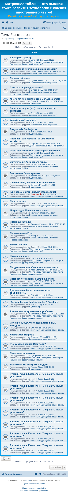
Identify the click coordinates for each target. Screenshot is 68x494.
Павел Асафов (37, 101)
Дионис (34, 164)
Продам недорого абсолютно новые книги (34, 267)
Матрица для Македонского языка (29, 210)
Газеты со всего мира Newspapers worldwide (35, 150)
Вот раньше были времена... (26, 173)
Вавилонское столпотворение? (43, 73)
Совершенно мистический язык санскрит (33, 69)
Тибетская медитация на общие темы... (46, 196)
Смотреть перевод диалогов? (26, 87)
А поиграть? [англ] (20, 57)
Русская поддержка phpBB (34, 484)
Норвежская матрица (22, 334)
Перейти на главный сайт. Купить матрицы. (34, 16)
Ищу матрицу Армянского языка (28, 162)
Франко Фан (36, 176)
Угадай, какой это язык (23, 120)
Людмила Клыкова (39, 224)
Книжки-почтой (18, 244)
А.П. (32, 132)
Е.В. (32, 258)
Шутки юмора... (36, 103)
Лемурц (34, 213)
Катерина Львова (38, 314)
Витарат (34, 337)
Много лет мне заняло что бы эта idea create (35, 99)
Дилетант (35, 90)
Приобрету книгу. (19, 256)
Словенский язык (20, 78)
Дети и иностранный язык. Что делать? (46, 146)
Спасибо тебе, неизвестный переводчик (32, 182)
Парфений (36, 194)
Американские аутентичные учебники (31, 311)
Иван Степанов (37, 270)
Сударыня (35, 356)
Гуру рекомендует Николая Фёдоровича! (33, 192)
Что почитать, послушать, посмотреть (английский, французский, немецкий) (36, 63)
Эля (32, 328)
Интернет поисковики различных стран (32, 278)
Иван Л (34, 281)
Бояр (33, 60)
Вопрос (34, 185)
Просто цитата (18, 201)
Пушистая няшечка (39, 71)
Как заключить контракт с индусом (29, 364)
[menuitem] (9, 22)
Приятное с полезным (22, 353)
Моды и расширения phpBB (34, 488)
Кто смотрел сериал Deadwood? (28, 344)
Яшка (33, 367)
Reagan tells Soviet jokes (23, 129)
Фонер (33, 236)
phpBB (28, 480)
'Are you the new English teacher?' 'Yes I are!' (34, 302)
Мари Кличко (36, 144)
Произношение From (21, 233)
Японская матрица (20, 222)
